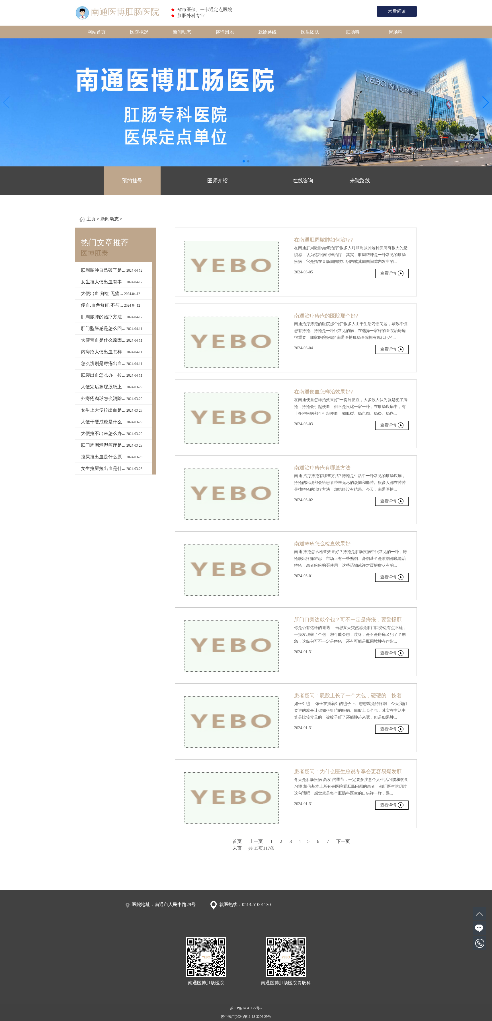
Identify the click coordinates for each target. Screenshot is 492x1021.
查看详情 (388, 273)
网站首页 (96, 32)
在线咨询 (303, 180)
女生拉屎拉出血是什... (111, 468)
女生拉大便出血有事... (111, 281)
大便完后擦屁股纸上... (111, 386)
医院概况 (139, 32)
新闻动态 (182, 32)
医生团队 (310, 32)
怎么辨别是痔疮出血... (111, 363)
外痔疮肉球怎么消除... (111, 398)
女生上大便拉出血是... (111, 410)
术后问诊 (397, 11)
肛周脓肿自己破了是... (111, 270)
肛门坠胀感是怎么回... (111, 328)
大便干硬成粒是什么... (111, 421)
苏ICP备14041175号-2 (246, 1008)
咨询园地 (225, 32)
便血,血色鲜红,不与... (110, 305)
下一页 (343, 841)
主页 (91, 218)
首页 (237, 841)
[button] (244, 161)
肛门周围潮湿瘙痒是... (111, 445)
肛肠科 (353, 32)
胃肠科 (395, 32)
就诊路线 (267, 32)
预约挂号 (132, 180)
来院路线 (360, 180)
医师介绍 (217, 180)
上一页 (256, 841)
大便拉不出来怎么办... (111, 433)
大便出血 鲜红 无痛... (110, 293)
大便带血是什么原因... (111, 340)
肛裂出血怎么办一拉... (111, 375)
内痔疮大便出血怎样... (111, 351)
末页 (237, 848)
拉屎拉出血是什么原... (111, 456)
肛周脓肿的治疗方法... (111, 316)
